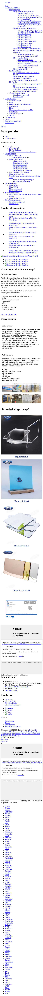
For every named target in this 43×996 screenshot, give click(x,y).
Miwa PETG (13, 187)
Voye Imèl (4, 739)
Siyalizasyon (13, 112)
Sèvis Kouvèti (18, 97)
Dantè (11, 102)
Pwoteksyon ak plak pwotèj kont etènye (22, 152)
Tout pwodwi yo (13, 735)
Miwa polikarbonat (15, 189)
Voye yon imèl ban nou (8, 314)
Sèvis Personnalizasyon (17, 93)
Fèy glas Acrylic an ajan (25, 13)
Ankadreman (13, 106)
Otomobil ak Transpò (16, 113)
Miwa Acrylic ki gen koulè (31, 734)
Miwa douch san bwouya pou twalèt (25, 80)
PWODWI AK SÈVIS (12, 8)
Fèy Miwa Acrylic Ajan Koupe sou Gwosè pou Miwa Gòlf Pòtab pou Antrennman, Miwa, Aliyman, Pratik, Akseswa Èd (30, 23)
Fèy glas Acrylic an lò (25, 39)
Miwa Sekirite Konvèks (25, 60)
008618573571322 (11, 690)
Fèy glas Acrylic (14, 10)
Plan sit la (12, 732)
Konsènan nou (10, 117)
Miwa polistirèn (14, 185)
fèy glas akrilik (16, 734)
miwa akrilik (20, 732)
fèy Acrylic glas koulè (33, 732)
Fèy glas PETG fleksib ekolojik (23, 76)
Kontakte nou (9, 123)
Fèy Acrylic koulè (15, 150)
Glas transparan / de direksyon (19, 172)
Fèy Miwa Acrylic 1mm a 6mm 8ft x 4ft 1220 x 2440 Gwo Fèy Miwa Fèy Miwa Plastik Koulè (30, 32)
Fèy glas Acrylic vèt (24, 45)
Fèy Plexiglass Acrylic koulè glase (24, 28)
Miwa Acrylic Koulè (16, 159)
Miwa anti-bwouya (15, 191)
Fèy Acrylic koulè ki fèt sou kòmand (25, 87)
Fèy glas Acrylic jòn (24, 47)
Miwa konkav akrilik (20, 69)
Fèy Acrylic (13, 82)
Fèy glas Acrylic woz (25, 37)
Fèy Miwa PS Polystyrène (22, 78)
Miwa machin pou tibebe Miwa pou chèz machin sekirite (29, 62)
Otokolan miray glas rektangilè (28, 56)
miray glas (4, 735)
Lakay (7, 6)
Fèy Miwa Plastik (15, 71)
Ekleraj (11, 108)
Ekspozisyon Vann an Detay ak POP (21, 110)
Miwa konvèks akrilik (20, 58)
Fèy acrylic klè (14, 148)
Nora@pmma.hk (10, 687)
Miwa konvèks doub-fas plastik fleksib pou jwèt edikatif (28, 66)
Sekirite (11, 115)
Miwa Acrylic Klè (15, 155)
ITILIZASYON (10, 99)
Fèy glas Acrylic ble (24, 36)
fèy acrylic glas (6, 734)
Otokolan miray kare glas (26, 54)
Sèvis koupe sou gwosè (21, 95)
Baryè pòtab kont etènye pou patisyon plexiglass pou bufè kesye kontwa (25, 90)
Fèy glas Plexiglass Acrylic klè (23, 11)
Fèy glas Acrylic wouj (25, 43)
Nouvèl (7, 119)
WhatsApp (4, 741)
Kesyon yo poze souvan (13, 121)
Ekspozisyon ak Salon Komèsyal (20, 104)
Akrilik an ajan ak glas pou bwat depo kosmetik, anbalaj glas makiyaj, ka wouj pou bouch (30, 17)
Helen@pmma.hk (22, 687)
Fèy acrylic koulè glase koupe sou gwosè (22, 252)
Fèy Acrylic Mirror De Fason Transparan (26, 49)
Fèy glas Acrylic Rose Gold (27, 41)
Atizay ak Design (15, 100)
